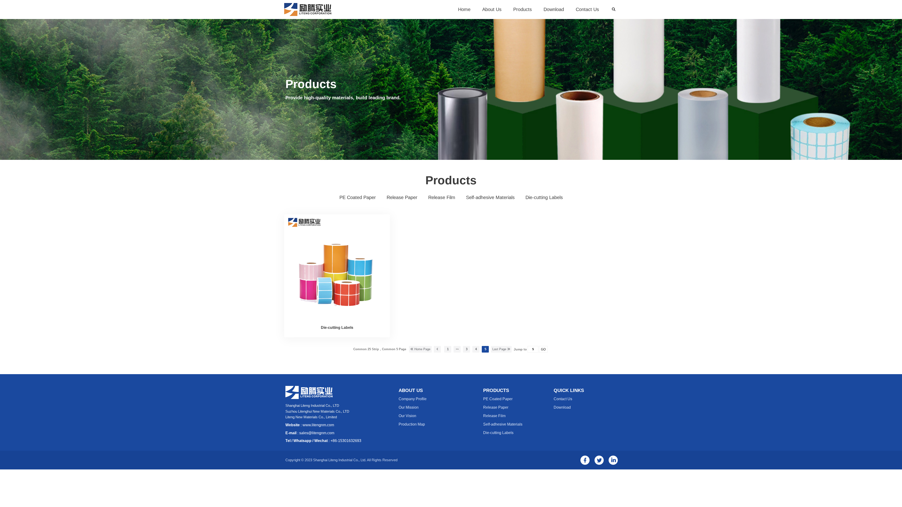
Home (464, 9)
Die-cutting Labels (337, 328)
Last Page (499, 349)
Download (554, 9)
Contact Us (587, 9)
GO (543, 349)
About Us (492, 9)
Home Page (421, 349)
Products (522, 9)
